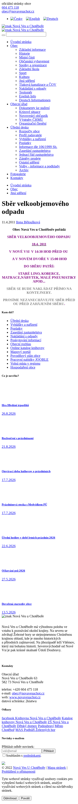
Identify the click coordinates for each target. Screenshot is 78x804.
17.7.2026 (9, 480)
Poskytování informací (25, 340)
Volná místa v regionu (25, 363)
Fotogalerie (18, 174)
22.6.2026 (9, 546)
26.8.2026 (9, 413)
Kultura (24, 77)
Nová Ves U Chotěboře (29, 767)
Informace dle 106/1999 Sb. (38, 147)
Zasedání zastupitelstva (34, 151)
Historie (24, 53)
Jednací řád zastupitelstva (36, 154)
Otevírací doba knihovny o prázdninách (26, 471)
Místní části (27, 57)
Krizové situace (29, 112)
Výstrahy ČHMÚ (31, 119)
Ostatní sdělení (29, 162)
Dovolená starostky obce (17, 603)
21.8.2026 (9, 446)
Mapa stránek (56, 767)
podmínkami (32, 755)
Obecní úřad (18, 104)
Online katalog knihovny (27, 348)
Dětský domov (27, 726)
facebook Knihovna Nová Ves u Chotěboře (31, 718)
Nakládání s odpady (32, 88)
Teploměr (25, 92)
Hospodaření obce (22, 367)
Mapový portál (20, 352)
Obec (14, 46)
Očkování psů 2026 (13, 570)
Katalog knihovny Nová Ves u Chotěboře (37, 720)
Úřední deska (19, 127)
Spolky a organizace (33, 65)
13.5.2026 (9, 612)
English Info (27, 96)
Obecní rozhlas (20, 344)
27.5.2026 (9, 579)
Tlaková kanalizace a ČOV (37, 84)
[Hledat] (3, 35)
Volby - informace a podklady (39, 166)
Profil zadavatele (30, 135)
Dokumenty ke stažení (34, 108)
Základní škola (29, 69)
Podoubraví (46, 726)
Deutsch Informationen (34, 100)
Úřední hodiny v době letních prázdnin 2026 (28, 537)
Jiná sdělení (27, 81)
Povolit (25, 798)
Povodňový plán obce (25, 356)
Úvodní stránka (20, 42)
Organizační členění (32, 123)
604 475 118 (10, 7)
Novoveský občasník (33, 116)
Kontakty (16, 178)
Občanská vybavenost (34, 61)
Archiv (24, 170)
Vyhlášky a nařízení (32, 139)
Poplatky (25, 143)
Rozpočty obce (29, 131)
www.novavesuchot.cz (25, 697)
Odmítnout (10, 798)
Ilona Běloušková (28, 222)
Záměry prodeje (30, 158)
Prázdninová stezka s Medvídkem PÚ (24, 504)
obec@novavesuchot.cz (18, 11)
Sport (22, 73)
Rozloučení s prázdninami (18, 438)
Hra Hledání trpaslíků (15, 405)
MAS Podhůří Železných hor (35, 730)
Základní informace (32, 49)
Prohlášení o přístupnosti (18, 771)
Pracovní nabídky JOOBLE (29, 359)
